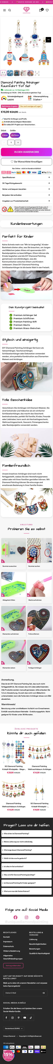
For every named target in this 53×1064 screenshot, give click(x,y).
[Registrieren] (43, 993)
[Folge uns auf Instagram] (12, 1018)
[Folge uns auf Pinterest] (18, 1018)
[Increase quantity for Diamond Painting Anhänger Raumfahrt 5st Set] (18, 142)
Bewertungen (34, 949)
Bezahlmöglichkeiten (37, 944)
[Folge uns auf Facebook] (6, 1018)
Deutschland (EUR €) (12, 1028)
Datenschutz (8, 946)
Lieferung (33, 939)
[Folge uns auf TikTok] (31, 1018)
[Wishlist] (47, 10)
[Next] (48, 39)
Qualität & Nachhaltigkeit (39, 953)
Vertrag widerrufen (13, 966)
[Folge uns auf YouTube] (25, 1018)
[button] (8, 1055)
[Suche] (9, 10)
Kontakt (6, 937)
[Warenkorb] (40, 10)
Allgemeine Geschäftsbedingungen (13, 957)
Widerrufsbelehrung (11, 951)
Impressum (7, 941)
